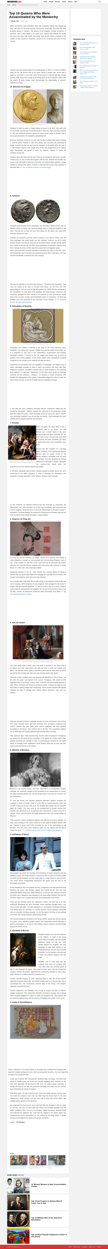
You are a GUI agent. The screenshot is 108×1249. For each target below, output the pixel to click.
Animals (57, 1)
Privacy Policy (76, 1246)
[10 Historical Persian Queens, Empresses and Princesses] (18, 1160)
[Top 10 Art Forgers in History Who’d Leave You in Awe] (18, 1202)
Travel (45, 1)
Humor (64, 1)
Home (70, 1246)
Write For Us (92, 1246)
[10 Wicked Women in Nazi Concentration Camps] (18, 1185)
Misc (75, 1)
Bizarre (70, 1)
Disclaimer (84, 1246)
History (21, 1175)
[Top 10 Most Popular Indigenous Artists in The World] (18, 1236)
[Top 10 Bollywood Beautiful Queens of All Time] (37, 1160)
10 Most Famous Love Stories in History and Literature (43, 830)
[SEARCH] (100, 1)
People (51, 1)
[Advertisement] (38, 56)
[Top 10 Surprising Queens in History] (56, 1160)
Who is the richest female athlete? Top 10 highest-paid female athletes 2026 (89, 72)
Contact (99, 1246)
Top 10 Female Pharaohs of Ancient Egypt (37, 167)
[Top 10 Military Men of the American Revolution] (18, 1219)
